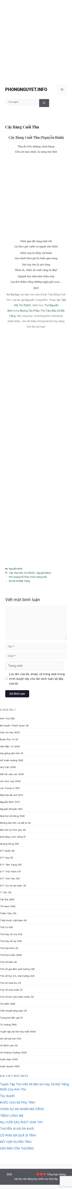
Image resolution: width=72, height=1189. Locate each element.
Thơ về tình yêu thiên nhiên (15, 996)
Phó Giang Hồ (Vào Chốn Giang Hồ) (28, 576)
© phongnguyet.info (24, 1174)
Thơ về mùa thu (8, 982)
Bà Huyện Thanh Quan (12, 725)
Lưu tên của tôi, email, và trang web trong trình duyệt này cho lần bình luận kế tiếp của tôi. (37, 678)
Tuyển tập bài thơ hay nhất (14, 1031)
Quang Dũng (7, 843)
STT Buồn (5, 850)
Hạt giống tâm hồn (10, 753)
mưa (56, 281)
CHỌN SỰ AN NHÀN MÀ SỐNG (22, 1109)
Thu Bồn (4, 1003)
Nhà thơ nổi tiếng (9, 816)
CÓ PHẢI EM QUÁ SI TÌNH (18, 1135)
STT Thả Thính (8, 871)
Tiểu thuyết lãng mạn (11, 1010)
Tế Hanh (4, 906)
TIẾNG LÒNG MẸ (11, 1115)
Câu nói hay (6, 732)
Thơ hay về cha (8, 934)
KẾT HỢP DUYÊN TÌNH (15, 1142)
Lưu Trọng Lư (7, 788)
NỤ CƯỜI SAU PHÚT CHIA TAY (21, 1122)
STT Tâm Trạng (8, 864)
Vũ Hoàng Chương (10, 1052)
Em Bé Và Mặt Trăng (19, 580)
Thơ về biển (6, 962)
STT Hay (4, 857)
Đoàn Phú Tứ (7, 739)
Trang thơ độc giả (9, 1017)
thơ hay (15, 294)
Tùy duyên (7, 1096)
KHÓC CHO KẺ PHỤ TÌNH (17, 1102)
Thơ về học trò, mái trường (14, 975)
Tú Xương (5, 1024)
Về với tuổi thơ (8, 1038)
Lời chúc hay (7, 781)
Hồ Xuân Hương (8, 760)
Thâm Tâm (6, 913)
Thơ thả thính (7, 948)
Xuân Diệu (5, 1059)
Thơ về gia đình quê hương (15, 969)
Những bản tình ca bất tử (13, 822)
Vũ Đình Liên (7, 1045)
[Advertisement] (36, 40)
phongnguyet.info (26, 89)
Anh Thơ (4, 718)
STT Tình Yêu (7, 878)
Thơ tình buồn (7, 955)
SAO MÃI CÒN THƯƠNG (17, 1148)
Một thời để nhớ (8, 795)
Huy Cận (4, 767)
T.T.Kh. (4, 892)
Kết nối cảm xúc (8, 774)
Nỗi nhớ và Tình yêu (11, 829)
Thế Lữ (4, 927)
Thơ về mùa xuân (9, 989)
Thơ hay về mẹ (8, 941)
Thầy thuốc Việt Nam (11, 920)
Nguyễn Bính (16, 568)
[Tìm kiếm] (44, 103)
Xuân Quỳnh (7, 1066)
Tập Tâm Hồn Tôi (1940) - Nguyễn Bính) (30, 572)
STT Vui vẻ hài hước (11, 885)
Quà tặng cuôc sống (11, 836)
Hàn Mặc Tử (6, 746)
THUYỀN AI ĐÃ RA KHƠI (17, 1128)
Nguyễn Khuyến (8, 809)
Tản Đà (4, 899)
